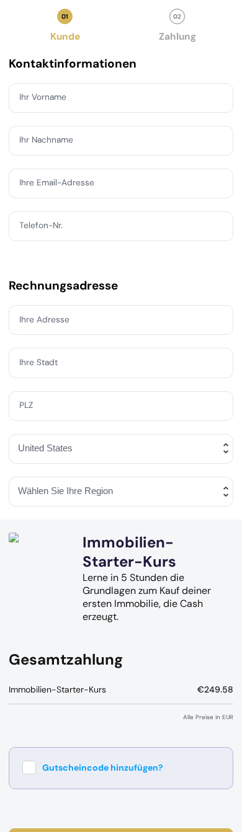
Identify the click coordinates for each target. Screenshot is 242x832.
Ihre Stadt (39, 362)
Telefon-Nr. (42, 225)
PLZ (27, 404)
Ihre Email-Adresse (58, 182)
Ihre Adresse (45, 319)
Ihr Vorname (44, 97)
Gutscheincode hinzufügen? (102, 767)
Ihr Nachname (48, 140)
